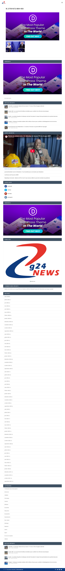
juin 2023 (6, 415)
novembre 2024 (8, 362)
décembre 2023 (8, 396)
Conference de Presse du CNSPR (11, 174)
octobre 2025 (7, 327)
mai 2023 (7, 418)
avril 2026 (7, 309)
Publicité (6, 526)
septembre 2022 (8, 443)
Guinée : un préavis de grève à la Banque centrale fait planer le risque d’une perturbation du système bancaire (33, 116)
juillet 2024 (7, 374)
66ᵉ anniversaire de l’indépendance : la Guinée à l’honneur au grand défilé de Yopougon (27, 126)
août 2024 (7, 371)
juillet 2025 (7, 337)
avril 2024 (7, 384)
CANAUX (6, 495)
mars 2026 (7, 312)
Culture (6, 501)
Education (7, 510)
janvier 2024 (7, 393)
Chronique (7, 498)
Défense (6, 504)
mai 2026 (7, 306)
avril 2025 (7, 346)
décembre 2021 (8, 471)
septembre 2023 (8, 406)
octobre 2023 (7, 403)
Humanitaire (7, 517)
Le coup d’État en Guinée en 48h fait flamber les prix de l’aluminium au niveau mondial (34, 289)
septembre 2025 (8, 331)
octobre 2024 (7, 365)
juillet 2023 (7, 412)
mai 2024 (7, 381)
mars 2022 (7, 462)
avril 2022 (7, 459)
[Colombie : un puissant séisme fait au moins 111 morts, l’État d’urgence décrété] (6, 106)
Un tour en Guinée (9, 535)
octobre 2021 (7, 478)
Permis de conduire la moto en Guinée (13, 168)
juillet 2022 (7, 450)
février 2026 (7, 315)
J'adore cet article (8, 289)
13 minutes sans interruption (11, 488)
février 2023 (7, 428)
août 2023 (7, 409)
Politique (6, 523)
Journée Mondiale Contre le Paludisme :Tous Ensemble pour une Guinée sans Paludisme (24, 171)
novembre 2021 (8, 475)
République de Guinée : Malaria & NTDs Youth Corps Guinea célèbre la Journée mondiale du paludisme (27, 178)
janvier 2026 (7, 318)
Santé (6, 529)
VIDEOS (6, 539)
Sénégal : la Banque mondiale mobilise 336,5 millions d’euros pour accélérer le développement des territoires (32, 121)
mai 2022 (7, 456)
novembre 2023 (8, 400)
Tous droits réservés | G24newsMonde (15, 569)
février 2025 (7, 353)
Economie (16, 112)
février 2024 (7, 390)
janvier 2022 (7, 468)
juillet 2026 (7, 299)
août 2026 (7, 296)
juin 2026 (6, 302)
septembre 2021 (8, 481)
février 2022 (7, 465)
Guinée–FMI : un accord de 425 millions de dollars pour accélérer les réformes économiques (28, 111)
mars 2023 (7, 425)
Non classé (16, 127)
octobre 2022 (7, 440)
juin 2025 (6, 340)
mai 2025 (7, 343)
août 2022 (7, 446)
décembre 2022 (8, 434)
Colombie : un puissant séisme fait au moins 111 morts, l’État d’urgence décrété (26, 106)
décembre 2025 (8, 321)
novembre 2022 (8, 437)
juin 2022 (6, 453)
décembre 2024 (8, 359)
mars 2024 (7, 387)
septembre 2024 (8, 368)
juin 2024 (6, 378)
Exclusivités (16, 107)
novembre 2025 (8, 324)
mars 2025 (7, 349)
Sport (6, 532)
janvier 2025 (7, 356)
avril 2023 (7, 421)
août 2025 (7, 334)
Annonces (7, 492)
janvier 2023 (7, 431)
